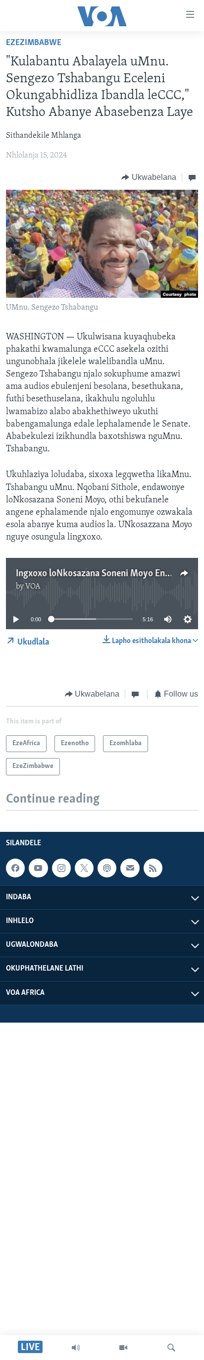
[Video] (123, 1347)
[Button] (148, 177)
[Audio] (76, 1347)
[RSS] (153, 868)
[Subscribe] (129, 868)
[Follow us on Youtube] (38, 868)
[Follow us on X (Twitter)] (84, 868)
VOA (33, 587)
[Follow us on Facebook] (15, 868)
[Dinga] (171, 1347)
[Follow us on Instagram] (61, 868)
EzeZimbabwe (33, 43)
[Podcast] (107, 868)
